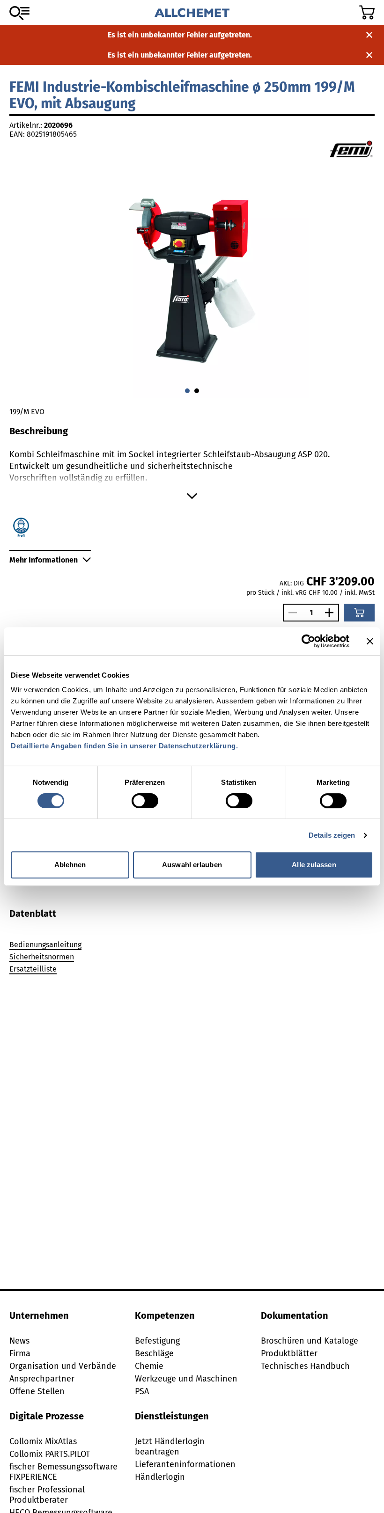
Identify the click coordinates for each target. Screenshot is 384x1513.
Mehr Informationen (43, 559)
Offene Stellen (37, 1391)
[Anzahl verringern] (290, 613)
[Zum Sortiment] (19, 13)
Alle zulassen (314, 865)
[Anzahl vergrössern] (331, 613)
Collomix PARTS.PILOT (49, 1454)
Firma (19, 1353)
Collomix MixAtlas (43, 1441)
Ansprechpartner (41, 1379)
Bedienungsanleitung (45, 944)
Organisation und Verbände (62, 1366)
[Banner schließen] (370, 641)
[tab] (32, 913)
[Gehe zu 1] (196, 390)
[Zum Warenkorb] (367, 12)
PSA (142, 1391)
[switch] (145, 800)
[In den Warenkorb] (359, 612)
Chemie (149, 1366)
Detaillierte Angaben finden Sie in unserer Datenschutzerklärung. (124, 746)
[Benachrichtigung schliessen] (369, 34)
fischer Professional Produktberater (47, 1494)
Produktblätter (289, 1353)
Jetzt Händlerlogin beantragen (170, 1446)
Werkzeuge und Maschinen (186, 1379)
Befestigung (157, 1341)
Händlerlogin (160, 1477)
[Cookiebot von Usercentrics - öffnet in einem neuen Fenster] (308, 641)
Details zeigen (332, 835)
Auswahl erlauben (192, 865)
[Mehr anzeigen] (192, 496)
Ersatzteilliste (33, 969)
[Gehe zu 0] (187, 390)
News (19, 1341)
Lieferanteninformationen (185, 1464)
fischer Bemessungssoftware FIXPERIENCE (63, 1472)
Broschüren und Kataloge (309, 1341)
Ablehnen (70, 865)
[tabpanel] (192, 958)
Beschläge (154, 1353)
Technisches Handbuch (305, 1366)
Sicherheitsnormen (41, 956)
